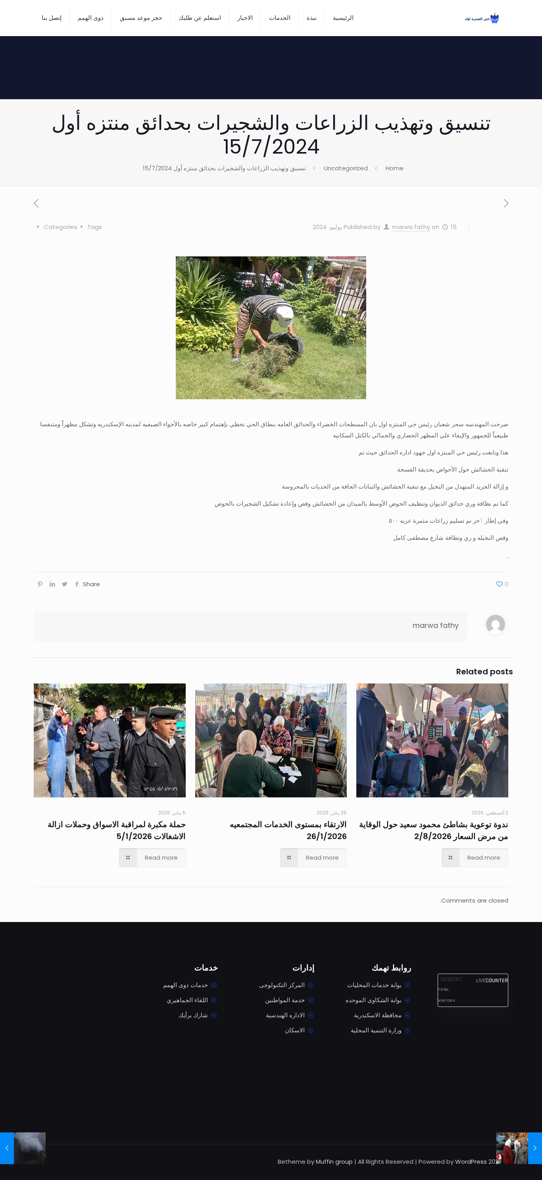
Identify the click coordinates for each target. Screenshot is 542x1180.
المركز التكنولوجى (282, 985)
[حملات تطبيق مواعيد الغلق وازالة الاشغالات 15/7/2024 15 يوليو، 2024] (535, 1148)
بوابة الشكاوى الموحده (374, 1000)
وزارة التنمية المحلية (376, 1030)
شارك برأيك (193, 1015)
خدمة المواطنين (285, 1000)
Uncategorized (346, 168)
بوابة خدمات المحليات (374, 985)
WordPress (471, 1161)
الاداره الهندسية (285, 1015)
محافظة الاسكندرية (378, 1015)
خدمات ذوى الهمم (185, 985)
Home (395, 168)
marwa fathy (411, 227)
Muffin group (334, 1161)
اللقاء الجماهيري (187, 1000)
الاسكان (295, 1030)
